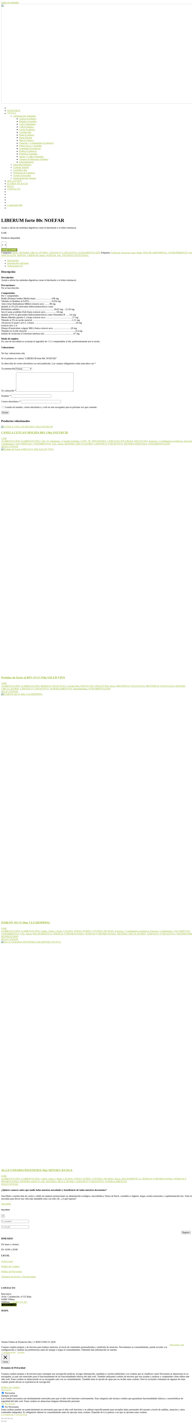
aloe (133, 252)
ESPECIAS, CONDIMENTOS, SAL (38, 444)
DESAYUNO (141, 441)
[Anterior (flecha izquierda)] (2, 1421)
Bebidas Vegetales (27, 121)
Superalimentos (26, 162)
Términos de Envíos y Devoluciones (18, 1276)
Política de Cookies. (126, 1350)
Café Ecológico (26, 127)
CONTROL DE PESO (103, 931)
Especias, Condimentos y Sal (163, 931)
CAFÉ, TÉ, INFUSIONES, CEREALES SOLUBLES (106, 441)
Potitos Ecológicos (28, 151)
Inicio (15, 252)
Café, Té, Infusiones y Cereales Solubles (60, 441)
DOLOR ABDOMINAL (155, 252)
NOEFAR (51, 255)
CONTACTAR (9, 1304)
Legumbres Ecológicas (30, 148)
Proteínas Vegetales (28, 154)
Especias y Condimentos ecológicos (166, 441)
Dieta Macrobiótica (22, 164)
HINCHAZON (8, 255)
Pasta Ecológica (26, 135)
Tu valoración (8, 390)
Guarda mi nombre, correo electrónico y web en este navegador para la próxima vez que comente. (51, 407)
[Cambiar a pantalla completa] (5, 1418)
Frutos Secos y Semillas (30, 145)
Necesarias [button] (6, 1390)
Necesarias (10, 1393)
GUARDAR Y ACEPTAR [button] (14, 1415)
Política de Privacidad (11, 1271)
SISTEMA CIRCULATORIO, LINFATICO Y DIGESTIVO (48, 252)
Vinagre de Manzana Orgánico (33, 159)
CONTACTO (14, 189)
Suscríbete (6, 1204)
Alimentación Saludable (24, 116)
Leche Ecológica (27, 129)
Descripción (13, 260)
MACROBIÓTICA (42, 934)
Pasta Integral (25, 137)
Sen (59, 255)
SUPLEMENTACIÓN (89, 252)
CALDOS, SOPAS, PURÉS (76, 931)
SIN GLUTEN (14, 181)
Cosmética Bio (20, 170)
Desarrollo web (177, 1345)
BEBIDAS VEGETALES (53, 686)
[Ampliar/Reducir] (2, 1418)
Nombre (6, 396)
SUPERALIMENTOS (61, 688)
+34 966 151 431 (19, 1302)
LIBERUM (32, 255)
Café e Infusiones (27, 124)
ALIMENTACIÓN (10, 441)
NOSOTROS (13, 110)
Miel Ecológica (26, 140)
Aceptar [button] (21, 1352)
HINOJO (21, 255)
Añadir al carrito (9, 250)
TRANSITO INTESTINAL (75, 255)
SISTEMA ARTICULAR (32, 1181)
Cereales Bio (25, 132)
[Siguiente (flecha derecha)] (5, 1421)
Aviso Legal (7, 1261)
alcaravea (125, 252)
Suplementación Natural (24, 178)
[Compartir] (8, 1418)
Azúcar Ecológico (27, 118)
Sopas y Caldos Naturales (31, 156)
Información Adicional (17, 263)
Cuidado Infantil (21, 167)
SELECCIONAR (9, 446)
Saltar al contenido (10, 2)
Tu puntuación (8, 368)
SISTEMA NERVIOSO (135, 444)
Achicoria (115, 252)
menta (42, 255)
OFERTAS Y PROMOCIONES (68, 934)
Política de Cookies (10, 1266)
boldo (139, 252)
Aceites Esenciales (22, 175)
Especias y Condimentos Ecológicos (36, 143)
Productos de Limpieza (24, 172)
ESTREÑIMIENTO (178, 252)
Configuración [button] (9, 1352)
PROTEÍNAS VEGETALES (130, 686)
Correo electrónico (11, 401)
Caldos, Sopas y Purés (51, 931)
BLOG (10, 186)
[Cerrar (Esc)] (11, 1418)
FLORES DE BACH (17, 183)
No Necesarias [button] (8, 1404)
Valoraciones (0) (15, 266)
